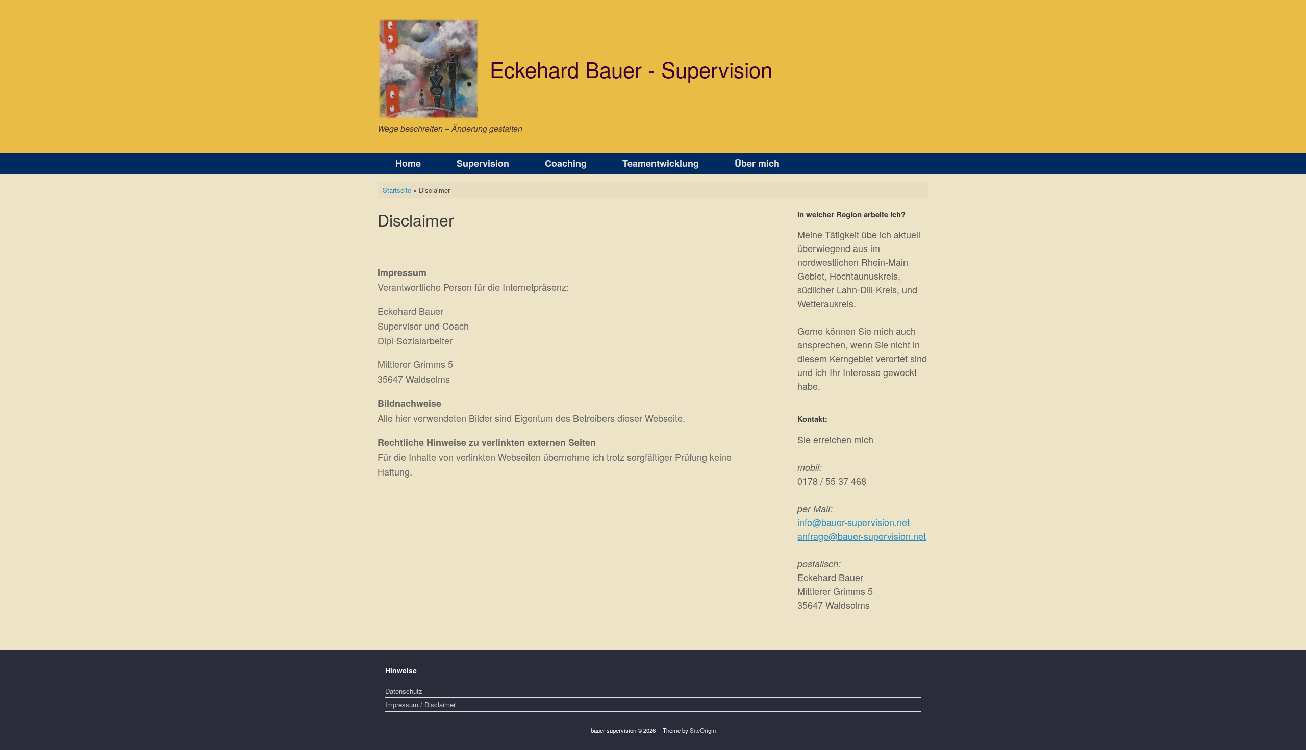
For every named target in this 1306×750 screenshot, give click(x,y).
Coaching (566, 163)
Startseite (397, 190)
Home (408, 163)
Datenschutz (403, 691)
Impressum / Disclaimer (420, 704)
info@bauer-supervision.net (853, 522)
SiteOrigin (703, 730)
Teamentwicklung (660, 163)
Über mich (757, 163)
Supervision (483, 163)
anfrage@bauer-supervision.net (861, 535)
